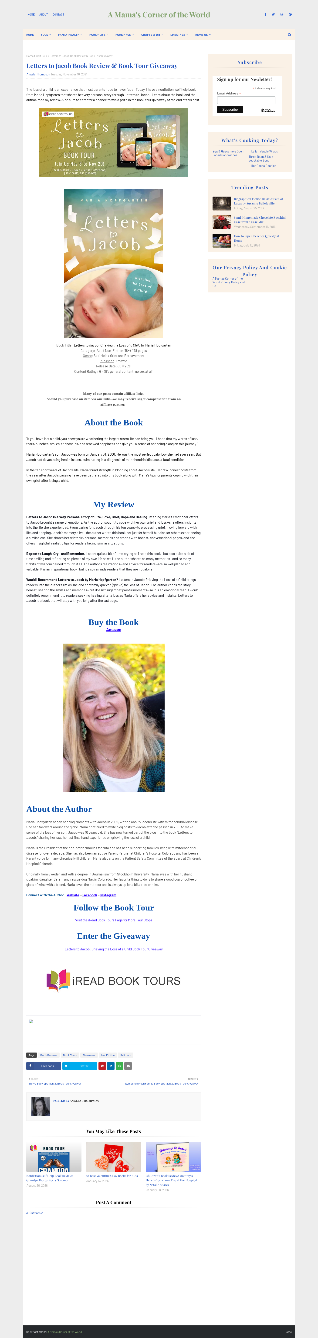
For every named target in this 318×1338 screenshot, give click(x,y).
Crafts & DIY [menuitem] (150, 34)
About (43, 14)
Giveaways (89, 1055)
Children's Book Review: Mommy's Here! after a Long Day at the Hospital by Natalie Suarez (171, 1180)
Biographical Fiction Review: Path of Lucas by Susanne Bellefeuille (258, 201)
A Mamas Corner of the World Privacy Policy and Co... (229, 282)
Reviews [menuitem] (201, 34)
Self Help (41, 55)
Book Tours (70, 1055)
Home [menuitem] (30, 34)
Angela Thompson (38, 74)
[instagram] (282, 14)
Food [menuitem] (44, 34)
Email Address (229, 93)
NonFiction (108, 1055)
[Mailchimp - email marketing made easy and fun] (268, 114)
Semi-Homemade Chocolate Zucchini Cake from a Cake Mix (260, 219)
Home (31, 14)
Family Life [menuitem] (97, 34)
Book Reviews (48, 1055)
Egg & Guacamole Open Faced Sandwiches (228, 153)
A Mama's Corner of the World (159, 14)
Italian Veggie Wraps (264, 151)
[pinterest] (289, 14)
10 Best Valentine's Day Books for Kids (112, 1176)
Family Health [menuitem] (68, 34)
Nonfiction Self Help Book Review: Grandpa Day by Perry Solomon (49, 1178)
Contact (58, 14)
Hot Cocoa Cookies (263, 166)
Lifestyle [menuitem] (177, 34)
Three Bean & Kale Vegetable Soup (261, 158)
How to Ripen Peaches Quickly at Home (256, 238)
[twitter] (273, 14)
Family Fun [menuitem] (123, 34)
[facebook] (265, 14)
